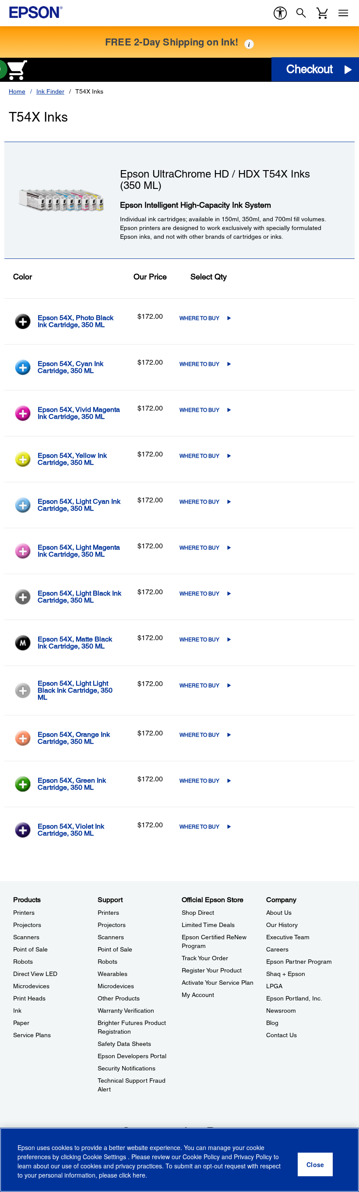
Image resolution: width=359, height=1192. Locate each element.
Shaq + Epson (285, 973)
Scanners (26, 937)
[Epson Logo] (36, 12)
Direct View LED (35, 973)
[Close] (315, 1164)
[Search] (301, 13)
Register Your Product (212, 970)
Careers (277, 949)
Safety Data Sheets (124, 1043)
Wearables (112, 973)
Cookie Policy (201, 1156)
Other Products (119, 998)
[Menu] (343, 13)
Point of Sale (30, 949)
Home (17, 91)
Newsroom (281, 1010)
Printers (24, 912)
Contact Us (281, 1035)
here (139, 1175)
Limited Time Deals (208, 924)
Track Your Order (205, 958)
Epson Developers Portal (132, 1056)
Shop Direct (198, 912)
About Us (279, 912)
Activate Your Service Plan (217, 982)
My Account (198, 994)
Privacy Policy (253, 1156)
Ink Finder (50, 91)
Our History (282, 924)
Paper (21, 1022)
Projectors (27, 924)
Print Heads (29, 998)
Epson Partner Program (299, 961)
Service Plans (32, 1035)
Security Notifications (126, 1068)
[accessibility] (280, 13)
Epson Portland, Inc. (294, 998)
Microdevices (31, 986)
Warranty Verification (126, 1010)
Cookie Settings (105, 1156)
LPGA (274, 986)
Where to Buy (199, 318)
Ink (17, 1010)
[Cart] (322, 13)
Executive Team (288, 937)
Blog (272, 1022)
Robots (23, 961)
